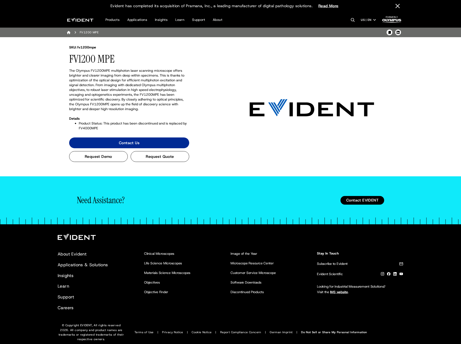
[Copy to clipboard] (389, 32)
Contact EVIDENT (362, 200)
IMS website (339, 292)
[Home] (68, 32)
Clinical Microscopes (159, 253)
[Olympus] (391, 21)
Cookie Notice (202, 332)
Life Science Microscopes (163, 263)
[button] (311, 108)
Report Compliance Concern (240, 332)
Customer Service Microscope (253, 273)
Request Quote (160, 156)
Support (198, 20)
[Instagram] (382, 274)
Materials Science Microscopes (167, 273)
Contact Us (129, 142)
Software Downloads (245, 282)
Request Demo (98, 156)
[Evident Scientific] (80, 20)
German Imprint (281, 332)
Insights (161, 20)
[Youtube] (401, 274)
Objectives (152, 282)
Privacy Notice (172, 332)
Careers (66, 308)
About (217, 20)
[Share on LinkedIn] (398, 32)
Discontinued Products (247, 292)
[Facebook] (389, 274)
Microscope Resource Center (252, 263)
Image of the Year (243, 253)
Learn (179, 20)
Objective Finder (156, 292)
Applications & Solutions (83, 265)
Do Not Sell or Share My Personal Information (334, 332)
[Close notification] (397, 6)
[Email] (401, 264)
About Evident (72, 254)
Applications (137, 20)
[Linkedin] (395, 274)
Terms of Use (144, 332)
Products (112, 20)
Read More (328, 5)
